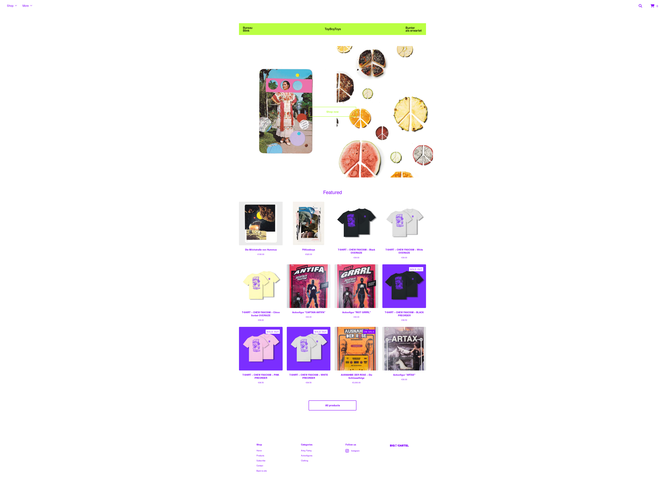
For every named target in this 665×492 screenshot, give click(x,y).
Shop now (332, 111)
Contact (259, 465)
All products (332, 405)
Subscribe (260, 460)
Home (259, 450)
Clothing (304, 460)
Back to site (261, 470)
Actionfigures (306, 455)
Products (260, 455)
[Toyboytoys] (332, 29)
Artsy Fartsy (306, 450)
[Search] (640, 6)
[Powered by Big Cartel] (399, 445)
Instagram (355, 450)
